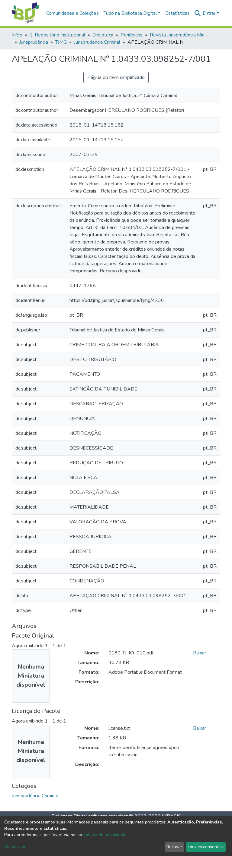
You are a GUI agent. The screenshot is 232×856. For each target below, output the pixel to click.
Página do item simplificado (116, 77)
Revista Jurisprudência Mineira (180, 35)
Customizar (14, 847)
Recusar (174, 847)
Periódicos (132, 35)
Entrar (209, 13)
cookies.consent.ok (206, 847)
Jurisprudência (33, 42)
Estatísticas (177, 13)
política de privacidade (105, 835)
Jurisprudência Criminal (97, 42)
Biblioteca (102, 35)
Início (17, 35)
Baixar (199, 653)
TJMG (61, 42)
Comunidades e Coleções (72, 13)
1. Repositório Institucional (57, 35)
